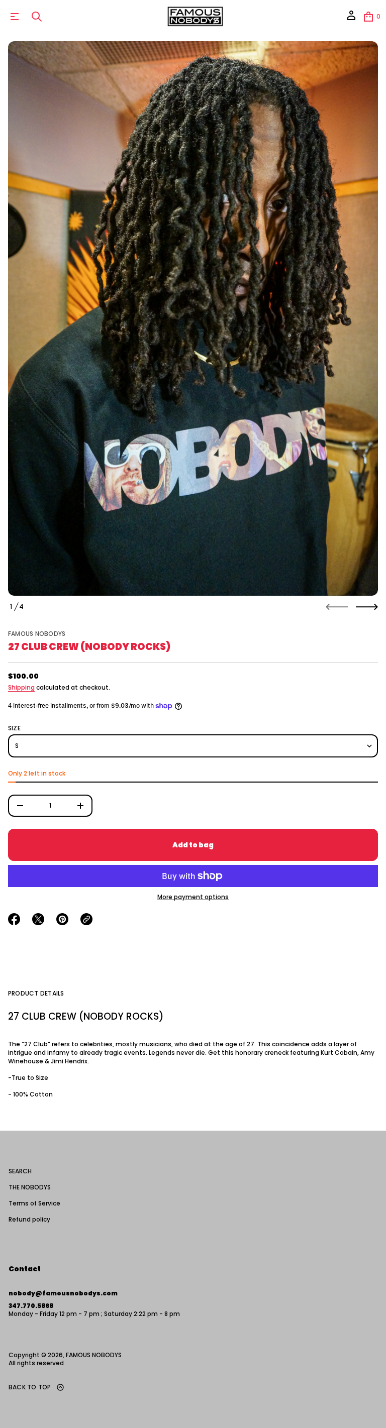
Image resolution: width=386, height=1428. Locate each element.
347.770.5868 (31, 1305)
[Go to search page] (37, 17)
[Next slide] (367, 607)
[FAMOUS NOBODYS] (194, 17)
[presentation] (193, 318)
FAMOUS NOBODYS (36, 633)
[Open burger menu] (15, 17)
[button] (37, 17)
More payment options (193, 897)
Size (14, 728)
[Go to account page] (351, 19)
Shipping (21, 687)
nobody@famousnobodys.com (63, 1293)
